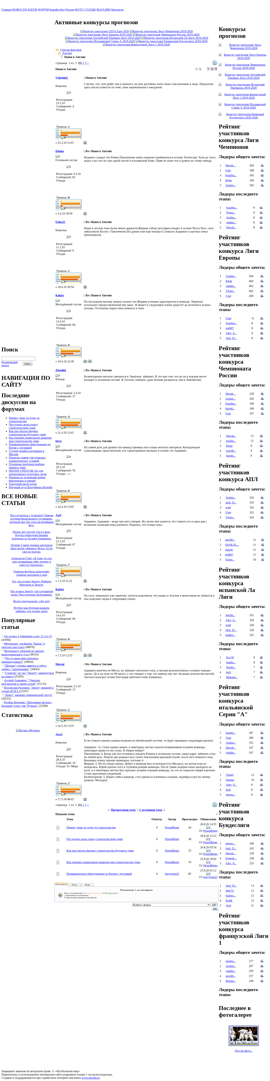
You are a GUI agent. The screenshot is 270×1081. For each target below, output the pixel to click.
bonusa (230, 779)
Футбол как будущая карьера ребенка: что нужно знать (31, 609)
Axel (58, 515)
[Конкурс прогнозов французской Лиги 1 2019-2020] (136, 44)
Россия (70, 9)
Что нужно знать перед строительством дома (23, 426)
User (228, 170)
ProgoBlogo (172, 827)
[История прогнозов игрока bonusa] (261, 780)
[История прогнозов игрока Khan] (262, 180)
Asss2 (58, 734)
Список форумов (70, 49)
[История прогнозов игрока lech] (261, 672)
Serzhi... (230, 408)
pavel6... (231, 450)
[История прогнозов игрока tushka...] (262, 635)
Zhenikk (60, 370)
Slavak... (230, 165)
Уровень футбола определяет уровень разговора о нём (31, 573)
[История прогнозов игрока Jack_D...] (261, 338)
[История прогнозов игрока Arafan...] (262, 185)
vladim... (231, 222)
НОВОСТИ (19, 9)
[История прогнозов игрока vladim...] (261, 222)
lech (228, 672)
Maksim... (232, 677)
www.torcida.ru (91, 1077)
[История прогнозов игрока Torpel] (261, 775)
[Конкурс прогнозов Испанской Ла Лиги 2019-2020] (174, 37)
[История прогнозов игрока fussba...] (261, 662)
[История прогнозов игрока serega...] (261, 795)
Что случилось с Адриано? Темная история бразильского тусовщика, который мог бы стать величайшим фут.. (32, 520)
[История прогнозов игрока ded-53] (261, 891)
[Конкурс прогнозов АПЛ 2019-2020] (103, 37)
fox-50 (230, 657)
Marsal (59, 664)
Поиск (74, 885)
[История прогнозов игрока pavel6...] (261, 451)
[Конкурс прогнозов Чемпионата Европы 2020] (104, 31)
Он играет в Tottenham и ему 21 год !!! (28, 636)
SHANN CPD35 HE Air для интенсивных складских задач (28, 472)
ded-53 (230, 890)
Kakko (59, 295)
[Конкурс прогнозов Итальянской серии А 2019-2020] (100, 41)
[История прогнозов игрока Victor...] (261, 213)
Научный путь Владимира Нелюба (30, 487)
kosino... (231, 440)
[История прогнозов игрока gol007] (261, 328)
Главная (6, 9)
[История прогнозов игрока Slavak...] (262, 165)
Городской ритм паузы (23, 484)
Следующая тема (150, 809)
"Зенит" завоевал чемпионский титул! (28, 695)
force (58, 441)
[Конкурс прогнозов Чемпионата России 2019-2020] (166, 34)
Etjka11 (60, 222)
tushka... (230, 635)
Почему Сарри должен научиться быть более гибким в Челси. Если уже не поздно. (31, 548)
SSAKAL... (232, 544)
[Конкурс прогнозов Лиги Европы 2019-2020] (102, 34)
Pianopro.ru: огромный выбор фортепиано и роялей (27, 479)
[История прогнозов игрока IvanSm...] (262, 175)
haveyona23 (172, 873)
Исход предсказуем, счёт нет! (31, 601)
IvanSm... (231, 175)
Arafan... (230, 185)
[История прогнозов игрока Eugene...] (262, 858)
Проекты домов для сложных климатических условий (27, 459)
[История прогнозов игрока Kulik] (261, 900)
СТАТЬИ (90, 9)
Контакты (117, 9)
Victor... (230, 212)
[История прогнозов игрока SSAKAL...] (262, 545)
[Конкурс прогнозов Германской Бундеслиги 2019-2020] (172, 41)
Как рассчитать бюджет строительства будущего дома (27, 433)
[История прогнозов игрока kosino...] (261, 441)
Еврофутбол (57, 9)
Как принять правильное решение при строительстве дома (30, 439)
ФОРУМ (43, 9)
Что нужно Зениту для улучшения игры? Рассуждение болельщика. (31, 593)
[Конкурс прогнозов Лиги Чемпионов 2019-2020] (161, 31)
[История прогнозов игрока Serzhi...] (262, 408)
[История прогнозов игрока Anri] (261, 905)
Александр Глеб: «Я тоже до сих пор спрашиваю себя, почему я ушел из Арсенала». (31, 561)
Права (87, 885)
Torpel (229, 774)
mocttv (229, 549)
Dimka (59, 151)
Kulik (229, 900)
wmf (228, 507)
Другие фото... (244, 1050)
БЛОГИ (32, 9)
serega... (230, 794)
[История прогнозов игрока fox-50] (261, 657)
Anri (228, 905)
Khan (228, 180)
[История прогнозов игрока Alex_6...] (261, 333)
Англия (67, 53)
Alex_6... (231, 333)
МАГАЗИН (103, 9)
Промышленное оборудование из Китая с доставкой (30, 446)
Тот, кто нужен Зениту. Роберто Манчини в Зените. (31, 583)
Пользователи (61, 884)
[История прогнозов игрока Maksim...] (261, 677)
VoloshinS (61, 77)
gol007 (230, 328)
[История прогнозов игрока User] (262, 170)
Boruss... (231, 980)
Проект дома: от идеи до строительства (24, 419)
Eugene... (231, 858)
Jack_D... (231, 338)
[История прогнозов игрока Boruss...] (261, 981)
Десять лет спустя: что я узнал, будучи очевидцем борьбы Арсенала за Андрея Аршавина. (31, 535)
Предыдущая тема (123, 809)
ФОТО (79, 9)
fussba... (231, 662)
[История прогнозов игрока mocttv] (262, 550)
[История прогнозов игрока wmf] (262, 507)
